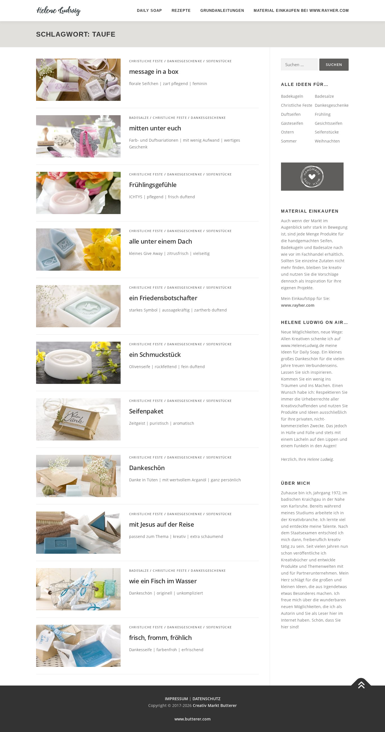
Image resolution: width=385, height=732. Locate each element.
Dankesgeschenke (184, 61)
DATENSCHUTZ (206, 698)
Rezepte (181, 10)
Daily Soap (149, 10)
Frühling (323, 114)
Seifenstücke (219, 61)
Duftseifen (291, 114)
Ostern (287, 132)
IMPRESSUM (176, 698)
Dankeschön (147, 467)
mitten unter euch (155, 128)
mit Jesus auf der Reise (161, 524)
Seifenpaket (146, 411)
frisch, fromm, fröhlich (160, 637)
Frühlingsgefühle (152, 184)
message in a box (153, 71)
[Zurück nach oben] (361, 686)
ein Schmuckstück (155, 354)
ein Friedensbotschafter (163, 297)
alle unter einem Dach (160, 241)
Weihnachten (327, 141)
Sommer (289, 141)
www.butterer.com (192, 719)
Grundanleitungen (222, 10)
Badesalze (139, 117)
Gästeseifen (292, 123)
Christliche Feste (146, 61)
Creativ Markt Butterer (215, 705)
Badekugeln (292, 96)
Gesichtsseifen (328, 123)
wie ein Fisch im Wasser (162, 581)
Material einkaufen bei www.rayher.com (301, 10)
